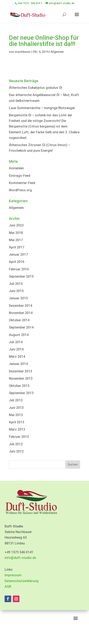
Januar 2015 (18, 298)
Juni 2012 (16, 451)
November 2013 (20, 378)
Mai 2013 (16, 415)
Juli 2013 (16, 400)
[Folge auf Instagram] (16, 599)
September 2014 (21, 327)
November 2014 (20, 313)
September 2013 (21, 393)
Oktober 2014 (19, 320)
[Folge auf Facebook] (8, 599)
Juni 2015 (16, 291)
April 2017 (16, 247)
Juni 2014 (16, 349)
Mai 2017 (16, 240)
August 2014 (19, 335)
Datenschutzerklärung (21, 581)
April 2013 (16, 422)
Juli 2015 (16, 284)
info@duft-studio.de (20, 558)
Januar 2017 (18, 254)
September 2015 (21, 276)
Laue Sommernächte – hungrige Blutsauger (42, 108)
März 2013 (17, 429)
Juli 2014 (16, 342)
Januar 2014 (18, 364)
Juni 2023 (16, 225)
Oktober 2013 (19, 386)
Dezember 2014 (20, 306)
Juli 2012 (16, 444)
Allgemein (57, 51)
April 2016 (16, 262)
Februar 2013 (19, 437)
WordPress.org (20, 190)
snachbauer (22, 51)
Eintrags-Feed (19, 176)
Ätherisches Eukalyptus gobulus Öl (35, 88)
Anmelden (16, 168)
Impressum (13, 575)
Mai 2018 (16, 233)
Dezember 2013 (20, 371)
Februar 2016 (19, 269)
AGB (8, 586)
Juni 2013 (16, 408)
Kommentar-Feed (22, 183)
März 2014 (17, 357)
